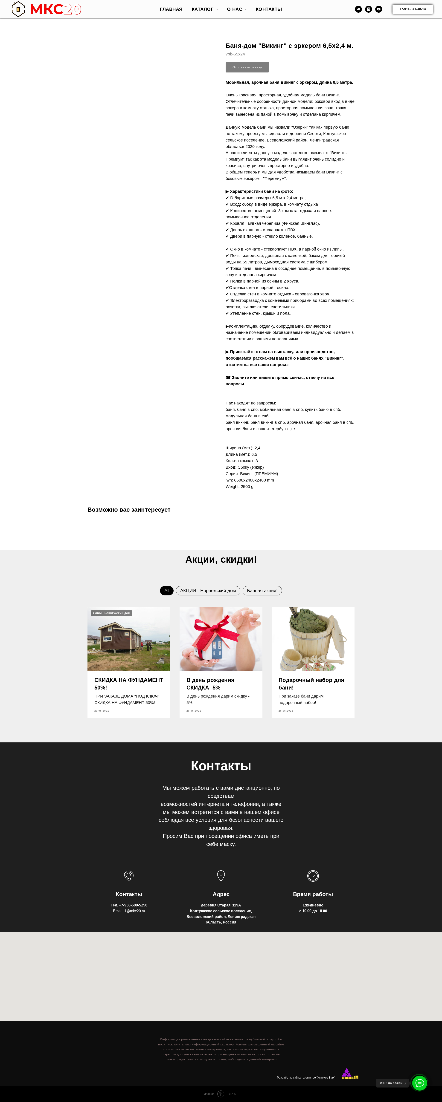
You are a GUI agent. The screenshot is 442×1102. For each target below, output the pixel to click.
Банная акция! (262, 590)
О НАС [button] (235, 9)
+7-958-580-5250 (133, 905)
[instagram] (368, 9)
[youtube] (378, 9)
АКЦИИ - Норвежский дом (208, 590)
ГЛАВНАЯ (171, 9)
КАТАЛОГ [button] (203, 9)
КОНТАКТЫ (269, 9)
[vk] (358, 9)
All (166, 590)
